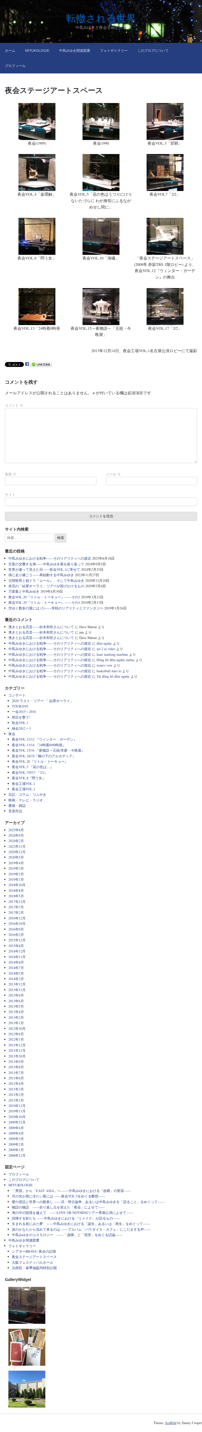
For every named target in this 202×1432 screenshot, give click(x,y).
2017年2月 (16, 912)
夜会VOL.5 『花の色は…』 (32, 766)
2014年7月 (16, 967)
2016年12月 (17, 918)
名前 (10, 474)
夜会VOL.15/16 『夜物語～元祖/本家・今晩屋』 (48, 750)
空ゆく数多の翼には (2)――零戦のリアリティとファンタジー (55, 608)
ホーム (10, 50)
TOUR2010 (20, 706)
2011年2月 (16, 1094)
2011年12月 (17, 1045)
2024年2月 (16, 840)
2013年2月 (16, 1017)
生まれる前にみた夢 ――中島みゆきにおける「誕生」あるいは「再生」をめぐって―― (81, 1223)
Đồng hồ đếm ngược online (116, 659)
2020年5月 (16, 857)
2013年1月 (16, 1022)
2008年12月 (17, 1155)
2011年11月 (17, 1050)
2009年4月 (16, 1133)
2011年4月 (16, 1083)
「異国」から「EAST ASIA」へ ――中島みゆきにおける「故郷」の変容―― (71, 1190)
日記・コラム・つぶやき (27, 794)
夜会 (11, 733)
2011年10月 (17, 1056)
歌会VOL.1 (20, 722)
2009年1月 (16, 1149)
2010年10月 (17, 1116)
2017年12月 (17, 901)
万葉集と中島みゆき (23, 591)
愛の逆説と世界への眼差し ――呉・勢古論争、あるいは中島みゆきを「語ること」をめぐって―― (88, 1201)
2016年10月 (17, 923)
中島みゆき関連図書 (74, 50)
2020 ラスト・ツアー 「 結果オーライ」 (42, 700)
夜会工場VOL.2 (23, 789)
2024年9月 (16, 835)
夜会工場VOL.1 (23, 783)
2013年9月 (16, 995)
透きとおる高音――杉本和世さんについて (41, 626)
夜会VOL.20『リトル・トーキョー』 (40, 761)
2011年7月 (16, 1072)
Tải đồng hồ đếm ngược (113, 676)
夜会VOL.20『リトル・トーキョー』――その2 (44, 597)
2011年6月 (16, 1078)
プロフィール (15, 66)
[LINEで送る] (41, 364)
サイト (10, 495)
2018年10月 (17, 884)
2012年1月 (16, 1039)
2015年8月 (16, 945)
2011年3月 (16, 1089)
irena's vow (104, 665)
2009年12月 (17, 1122)
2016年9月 (16, 929)
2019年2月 (16, 874)
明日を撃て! (21, 717)
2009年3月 (16, 1138)
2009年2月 (16, 1144)
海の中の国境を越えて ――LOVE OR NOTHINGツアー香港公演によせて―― (72, 1212)
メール (113, 474)
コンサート (17, 695)
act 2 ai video (106, 648)
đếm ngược (104, 643)
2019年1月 (16, 879)
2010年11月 (17, 1111)
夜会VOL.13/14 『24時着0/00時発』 (39, 744)
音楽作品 (15, 811)
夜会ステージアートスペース (34, 1256)
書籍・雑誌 (17, 805)
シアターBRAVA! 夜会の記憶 (34, 1251)
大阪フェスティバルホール (32, 1262)
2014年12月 (17, 951)
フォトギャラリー (114, 50)
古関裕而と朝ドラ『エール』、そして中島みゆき (46, 580)
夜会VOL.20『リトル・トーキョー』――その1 (44, 602)
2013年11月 (17, 989)
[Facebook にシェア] (27, 364)
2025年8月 (16, 830)
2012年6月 (16, 1034)
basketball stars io (109, 671)
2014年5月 (16, 973)
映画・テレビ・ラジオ (25, 800)
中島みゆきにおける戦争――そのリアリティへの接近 (49, 558)
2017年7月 (16, 907)
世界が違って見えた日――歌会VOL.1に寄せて (44, 569)
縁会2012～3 (21, 728)
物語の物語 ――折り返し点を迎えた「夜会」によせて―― (58, 1207)
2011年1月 (16, 1100)
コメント (14, 405)
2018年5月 (16, 896)
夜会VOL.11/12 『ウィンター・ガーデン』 (44, 739)
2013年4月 (16, 1011)
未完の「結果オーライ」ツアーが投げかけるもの (46, 586)
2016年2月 (16, 934)
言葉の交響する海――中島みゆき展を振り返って (46, 564)
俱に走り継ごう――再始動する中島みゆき (41, 574)
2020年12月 (17, 851)
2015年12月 (17, 940)
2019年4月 (16, 863)
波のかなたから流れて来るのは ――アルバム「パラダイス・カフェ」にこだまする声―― (81, 1229)
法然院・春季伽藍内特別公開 (34, 1267)
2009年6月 (16, 1127)
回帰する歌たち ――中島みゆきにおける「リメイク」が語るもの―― (66, 1218)
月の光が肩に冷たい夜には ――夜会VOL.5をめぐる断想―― (58, 1196)
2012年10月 (17, 1028)
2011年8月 (16, 1067)
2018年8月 (16, 890)
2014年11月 (17, 956)
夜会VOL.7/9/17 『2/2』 (30, 772)
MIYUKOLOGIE (37, 50)
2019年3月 (16, 868)
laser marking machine (112, 654)
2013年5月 (16, 1006)
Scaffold (170, 1422)
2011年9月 (16, 1061)
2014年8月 (16, 962)
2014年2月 (16, 978)
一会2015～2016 (24, 711)
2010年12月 (17, 1105)
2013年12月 (17, 984)
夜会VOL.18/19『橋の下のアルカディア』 (44, 756)
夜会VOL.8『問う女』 (29, 778)
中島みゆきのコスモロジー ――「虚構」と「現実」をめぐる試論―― (67, 1234)
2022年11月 (17, 846)
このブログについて (152, 50)
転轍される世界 (101, 18)
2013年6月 (16, 1001)
